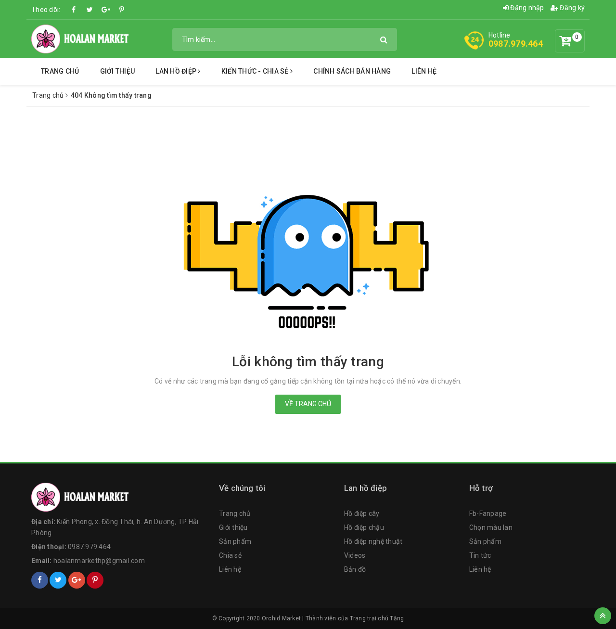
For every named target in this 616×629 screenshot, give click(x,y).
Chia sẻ (230, 555)
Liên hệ (423, 71)
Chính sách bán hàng (352, 71)
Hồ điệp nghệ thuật (373, 541)
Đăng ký (571, 8)
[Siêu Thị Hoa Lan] (81, 38)
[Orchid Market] (120, 497)
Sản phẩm (235, 541)
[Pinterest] (122, 9)
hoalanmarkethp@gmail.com (99, 561)
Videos (355, 555)
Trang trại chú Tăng (377, 618)
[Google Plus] (106, 9)
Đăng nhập (526, 8)
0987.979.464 (515, 44)
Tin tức (480, 555)
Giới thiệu (117, 71)
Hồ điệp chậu (364, 527)
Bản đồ (355, 569)
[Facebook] (74, 9)
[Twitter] (90, 9)
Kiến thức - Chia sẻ (255, 71)
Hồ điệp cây (362, 513)
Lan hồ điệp (176, 71)
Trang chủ (60, 71)
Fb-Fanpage (488, 513)
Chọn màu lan (491, 527)
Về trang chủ (308, 404)
